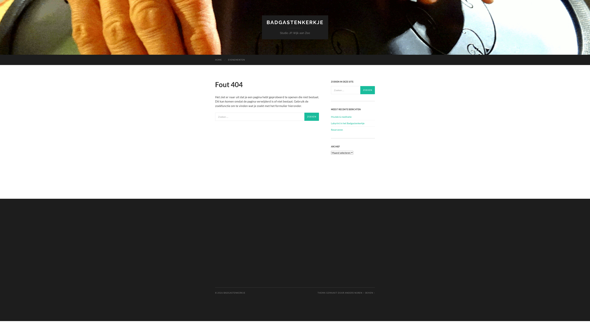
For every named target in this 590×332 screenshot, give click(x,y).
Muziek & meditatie (341, 116)
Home (218, 60)
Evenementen (236, 60)
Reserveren (337, 129)
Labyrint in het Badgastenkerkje (347, 123)
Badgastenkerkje (295, 22)
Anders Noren (353, 293)
